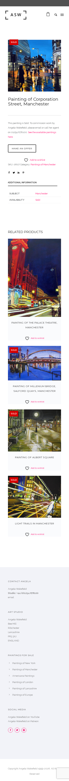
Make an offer (22, 148)
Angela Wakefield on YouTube (23, 717)
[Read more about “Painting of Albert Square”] (56, 447)
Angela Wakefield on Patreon (23, 721)
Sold (37, 200)
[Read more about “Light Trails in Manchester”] (56, 513)
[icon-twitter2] (18, 730)
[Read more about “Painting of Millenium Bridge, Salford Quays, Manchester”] (56, 376)
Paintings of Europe (22, 695)
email (11, 597)
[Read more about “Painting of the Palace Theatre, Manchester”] (56, 312)
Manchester (41, 193)
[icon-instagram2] (23, 730)
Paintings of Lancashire (24, 688)
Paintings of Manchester (43, 164)
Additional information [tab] (22, 182)
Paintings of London (22, 682)
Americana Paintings (23, 676)
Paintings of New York (23, 663)
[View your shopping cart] (48, 15)
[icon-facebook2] (11, 730)
